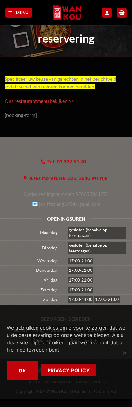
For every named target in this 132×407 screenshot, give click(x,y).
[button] (18, 13)
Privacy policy (69, 370)
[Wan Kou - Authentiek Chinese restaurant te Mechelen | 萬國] (67, 12)
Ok (22, 371)
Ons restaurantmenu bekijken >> (39, 101)
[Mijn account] (107, 13)
